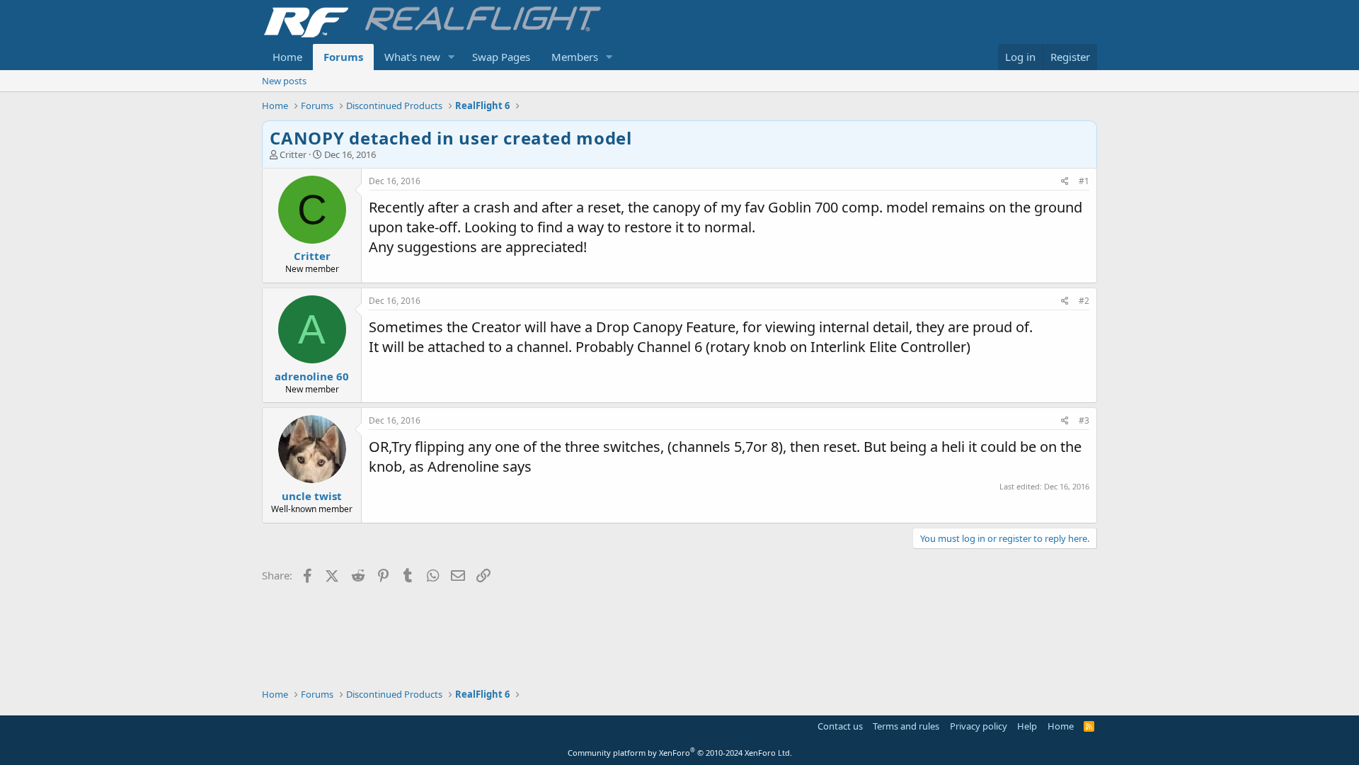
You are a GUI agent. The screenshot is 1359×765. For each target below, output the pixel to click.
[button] (451, 57)
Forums (343, 57)
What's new (412, 57)
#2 (1084, 301)
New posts (284, 80)
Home (287, 57)
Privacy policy (978, 726)
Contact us (840, 726)
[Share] (1065, 182)
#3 (1084, 420)
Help (1027, 726)
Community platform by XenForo (680, 752)
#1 (1084, 181)
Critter (293, 154)
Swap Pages (501, 57)
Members (574, 57)
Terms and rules (906, 726)
